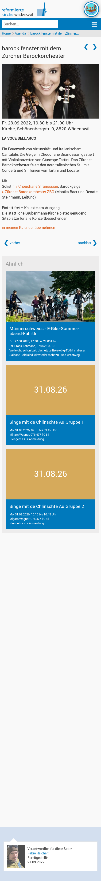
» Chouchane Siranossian (37, 186)
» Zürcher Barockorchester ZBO (28, 191)
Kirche (45, 129)
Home (6, 33)
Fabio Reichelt (38, 853)
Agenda (20, 33)
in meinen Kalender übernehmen (28, 227)
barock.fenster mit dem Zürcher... (54, 33)
